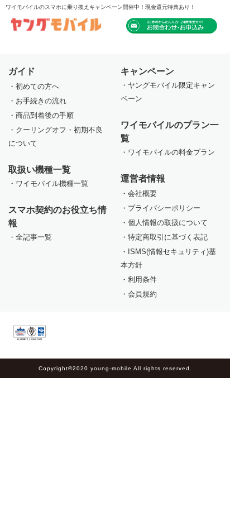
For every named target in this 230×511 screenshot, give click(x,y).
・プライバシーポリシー (160, 208)
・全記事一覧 (30, 237)
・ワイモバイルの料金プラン (168, 152)
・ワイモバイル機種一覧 (48, 183)
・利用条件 (139, 279)
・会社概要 (139, 193)
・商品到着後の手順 (41, 115)
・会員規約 (139, 294)
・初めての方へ (33, 86)
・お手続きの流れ (37, 101)
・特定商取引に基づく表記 (164, 237)
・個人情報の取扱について (164, 222)
